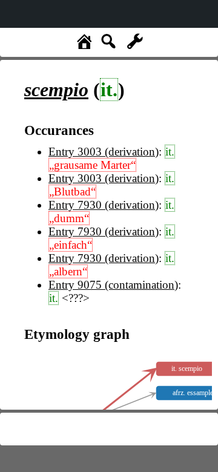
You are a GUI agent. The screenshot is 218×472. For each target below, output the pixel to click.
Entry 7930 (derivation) (103, 204)
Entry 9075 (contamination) (113, 284)
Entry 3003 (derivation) (103, 151)
